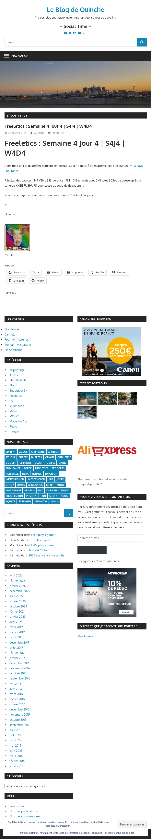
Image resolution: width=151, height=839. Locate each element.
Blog (12, 385)
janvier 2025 (17, 601)
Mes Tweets (85, 636)
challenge (64, 457)
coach (39, 462)
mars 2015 (16, 756)
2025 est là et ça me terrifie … (48, 555)
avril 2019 (15, 622)
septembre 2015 (19, 725)
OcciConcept (13, 329)
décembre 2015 (19, 709)
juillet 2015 (16, 735)
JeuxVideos (16, 406)
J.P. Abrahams (13, 350)
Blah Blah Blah (18, 380)
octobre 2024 (18, 606)
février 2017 (17, 653)
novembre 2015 (19, 714)
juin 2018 (15, 637)
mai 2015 (15, 745)
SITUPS (53, 495)
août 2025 (16, 596)
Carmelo (10, 334)
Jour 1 (60, 479)
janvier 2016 (17, 704)
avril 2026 (16, 575)
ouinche (51, 490)
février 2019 (17, 632)
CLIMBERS (25, 462)
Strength (25, 501)
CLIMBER (11, 462)
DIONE (62, 462)
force (28, 468)
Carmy (13, 550)
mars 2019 (16, 627)
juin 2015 (15, 740)
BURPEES (36, 457)
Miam (13, 411)
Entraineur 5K (18, 390)
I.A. (11, 401)
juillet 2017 (16, 647)
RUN (43, 495)
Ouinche (39, 132)
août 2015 (15, 730)
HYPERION (51, 473)
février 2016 (17, 699)
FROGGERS (58, 468)
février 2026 (17, 581)
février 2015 (17, 761)
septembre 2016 (19, 678)
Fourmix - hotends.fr (18, 339)
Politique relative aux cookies (119, 832)
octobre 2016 (18, 673)
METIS (49, 484)
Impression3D (36, 479)
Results (14, 432)
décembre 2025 (19, 591)
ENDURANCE (13, 468)
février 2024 (17, 611)
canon (49, 457)
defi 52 (51, 462)
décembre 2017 (19, 642)
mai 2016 (15, 684)
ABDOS (23, 451)
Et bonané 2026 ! (37, 550)
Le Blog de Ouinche (75, 9)
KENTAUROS (35, 484)
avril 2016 (15, 689)
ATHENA (10, 457)
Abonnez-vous (92, 550)
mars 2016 (16, 694)
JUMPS (21, 484)
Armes (13, 375)
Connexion (16, 806)
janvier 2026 (17, 586)
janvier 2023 (17, 616)
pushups (31, 495)
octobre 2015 (18, 719)
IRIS (51, 479)
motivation (13, 490)
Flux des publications (23, 811)
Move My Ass (18, 421)
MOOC (13, 416)
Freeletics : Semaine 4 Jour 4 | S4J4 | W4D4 (48, 126)
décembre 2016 (19, 663)
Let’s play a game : (43, 535)
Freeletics (58, 132)
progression (14, 495)
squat (65, 495)
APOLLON (53, 451)
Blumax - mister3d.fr (18, 345)
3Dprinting (16, 370)
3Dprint (11, 451)
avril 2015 (15, 750)
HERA (25, 473)
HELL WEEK (12, 473)
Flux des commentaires (24, 816)
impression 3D (15, 479)
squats (10, 501)
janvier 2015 (17, 766)
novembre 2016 (19, 668)
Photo (13, 426)
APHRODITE (38, 451)
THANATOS (41, 501)
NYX (40, 490)
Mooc (60, 484)
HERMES (37, 473)
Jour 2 (10, 484)
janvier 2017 (17, 658)
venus (55, 501)
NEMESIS (29, 490)
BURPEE (23, 457)
